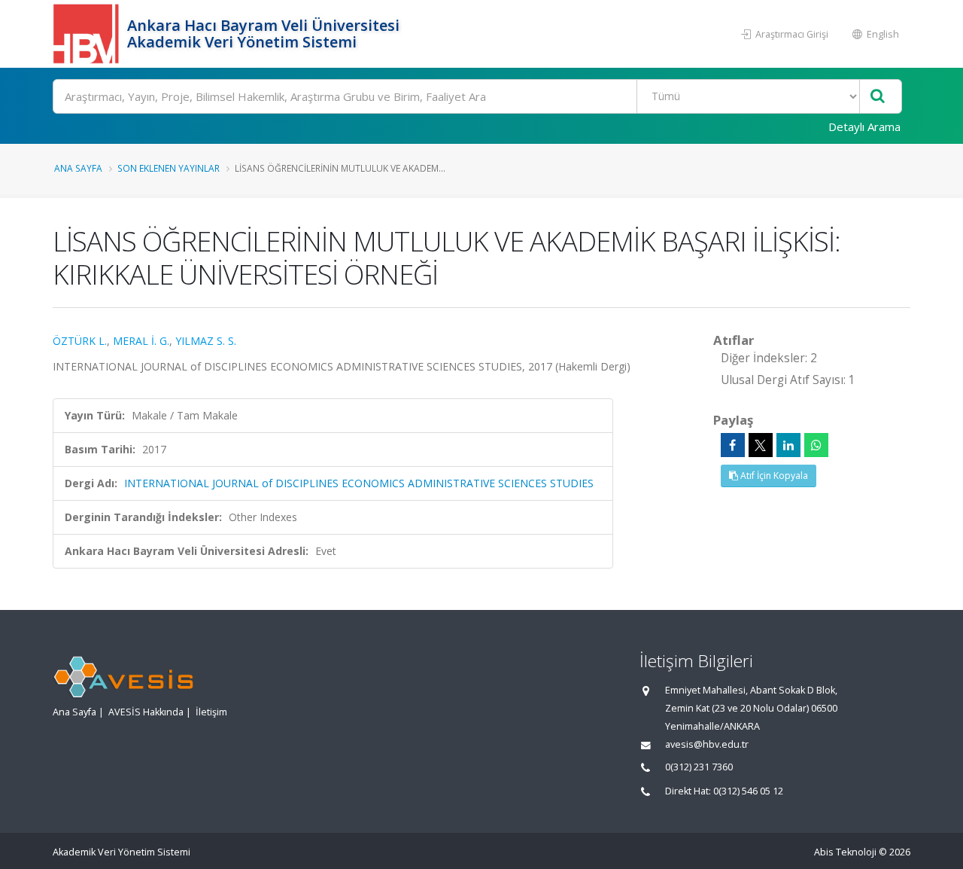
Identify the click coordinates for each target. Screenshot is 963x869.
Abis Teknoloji (845, 852)
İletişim (211, 712)
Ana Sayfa (78, 168)
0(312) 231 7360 (699, 767)
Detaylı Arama (864, 126)
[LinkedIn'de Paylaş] (788, 445)
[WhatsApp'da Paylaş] (816, 445)
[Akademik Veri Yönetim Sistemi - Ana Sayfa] (88, 34)
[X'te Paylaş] (761, 445)
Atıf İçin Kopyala (773, 475)
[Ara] (878, 97)
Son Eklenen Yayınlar (168, 168)
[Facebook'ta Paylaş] (733, 445)
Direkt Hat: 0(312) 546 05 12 (724, 791)
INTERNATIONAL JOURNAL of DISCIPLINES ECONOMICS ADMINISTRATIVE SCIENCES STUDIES (359, 483)
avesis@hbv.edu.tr (707, 744)
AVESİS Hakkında (146, 712)
